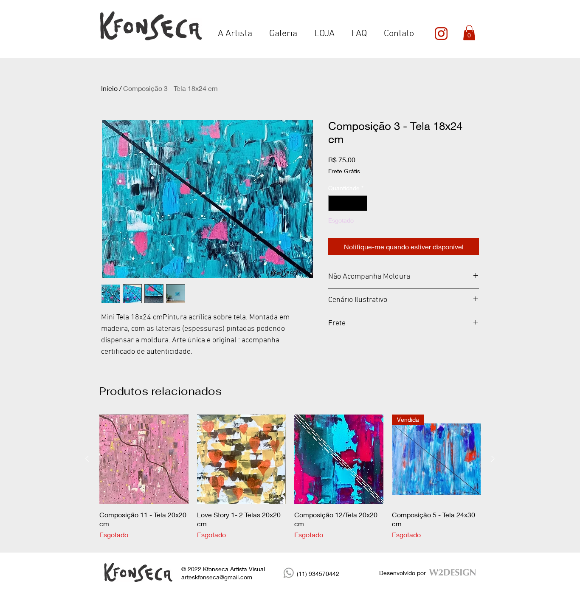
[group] (290, 477)
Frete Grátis (344, 171)
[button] (469, 32)
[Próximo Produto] (493, 459)
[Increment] (360, 203)
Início (109, 88)
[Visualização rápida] (144, 459)
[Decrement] (334, 203)
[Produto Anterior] (87, 459)
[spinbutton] (347, 203)
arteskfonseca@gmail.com (216, 577)
